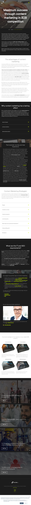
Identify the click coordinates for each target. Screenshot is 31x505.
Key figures (4, 232)
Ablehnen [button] (26, 503)
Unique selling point (6, 228)
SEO (5, 296)
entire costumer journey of (18, 281)
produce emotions (5, 126)
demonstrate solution (6, 131)
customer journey (7, 295)
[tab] (15, 122)
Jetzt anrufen (15, 487)
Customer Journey (5, 209)
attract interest (5, 122)
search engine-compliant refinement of (12, 283)
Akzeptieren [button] (21, 503)
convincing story (5, 218)
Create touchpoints (6, 214)
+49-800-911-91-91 (10, 322)
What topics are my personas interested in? (10, 223)
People (3, 205)
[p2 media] (7, 3)
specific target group (18, 279)
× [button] (29, 496)
